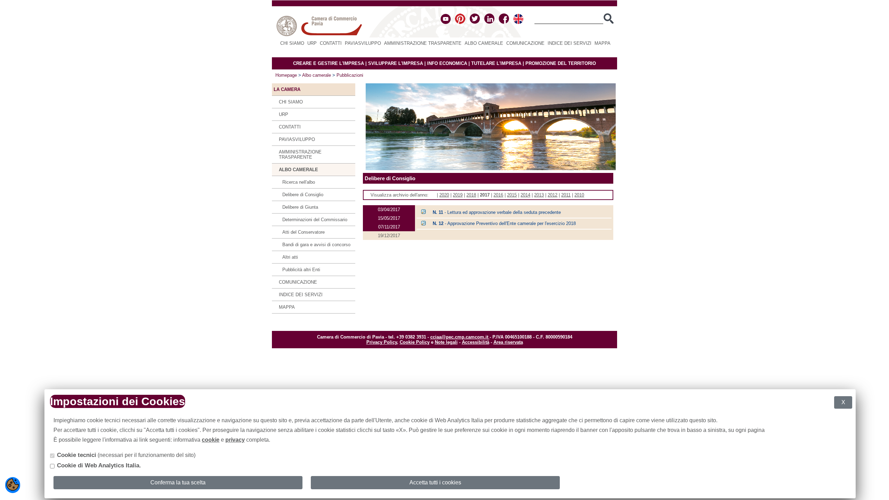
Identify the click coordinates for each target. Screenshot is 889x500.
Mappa (602, 43)
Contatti (331, 43)
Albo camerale (484, 43)
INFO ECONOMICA (447, 63)
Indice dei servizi (569, 43)
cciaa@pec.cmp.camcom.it (460, 337)
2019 (458, 195)
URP (312, 43)
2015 (512, 195)
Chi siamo (292, 43)
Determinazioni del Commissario (314, 219)
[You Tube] (446, 22)
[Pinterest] (460, 22)
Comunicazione (525, 43)
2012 (552, 195)
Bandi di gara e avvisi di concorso (316, 244)
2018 (471, 195)
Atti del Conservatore (303, 232)
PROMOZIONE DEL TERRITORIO (560, 63)
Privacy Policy (381, 342)
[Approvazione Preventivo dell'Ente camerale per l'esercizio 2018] (423, 223)
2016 (498, 195)
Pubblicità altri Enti (301, 269)
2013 (539, 195)
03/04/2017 (389, 209)
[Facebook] (504, 22)
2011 (566, 195)
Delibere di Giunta (300, 207)
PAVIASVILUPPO (363, 43)
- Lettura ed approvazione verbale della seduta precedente (497, 212)
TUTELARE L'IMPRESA (496, 63)
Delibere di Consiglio (302, 194)
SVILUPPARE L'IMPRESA (395, 63)
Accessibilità (475, 342)
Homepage (286, 75)
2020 (444, 195)
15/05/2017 (389, 218)
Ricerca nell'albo (298, 182)
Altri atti (290, 257)
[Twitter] (475, 22)
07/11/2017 (389, 227)
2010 (579, 195)
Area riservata (508, 342)
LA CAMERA (287, 89)
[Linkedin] (489, 22)
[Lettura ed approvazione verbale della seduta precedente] (423, 212)
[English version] (518, 22)
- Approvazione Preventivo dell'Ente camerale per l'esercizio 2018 (504, 223)
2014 (525, 195)
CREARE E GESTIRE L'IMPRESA (328, 63)
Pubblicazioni (350, 75)
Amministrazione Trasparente (423, 43)
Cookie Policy (415, 342)
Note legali (446, 342)
